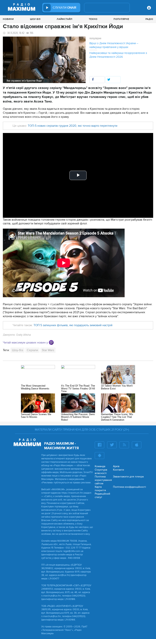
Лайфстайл (64, 19)
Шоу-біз (35, 19)
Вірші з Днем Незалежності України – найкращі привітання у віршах (113, 45)
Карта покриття (100, 488)
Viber (51, 342)
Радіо (149, 19)
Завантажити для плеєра (128, 476)
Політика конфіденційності (129, 486)
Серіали (32, 350)
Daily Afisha (23, 334)
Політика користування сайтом (103, 480)
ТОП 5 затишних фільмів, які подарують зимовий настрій (72, 325)
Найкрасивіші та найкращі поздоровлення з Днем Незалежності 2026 (118, 54)
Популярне (121, 19)
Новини (8, 19)
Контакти (118, 469)
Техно (93, 19)
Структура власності (101, 471)
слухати (64, 8)
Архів (116, 466)
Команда (100, 466)
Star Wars (48, 350)
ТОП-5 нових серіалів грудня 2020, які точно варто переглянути (72, 126)
